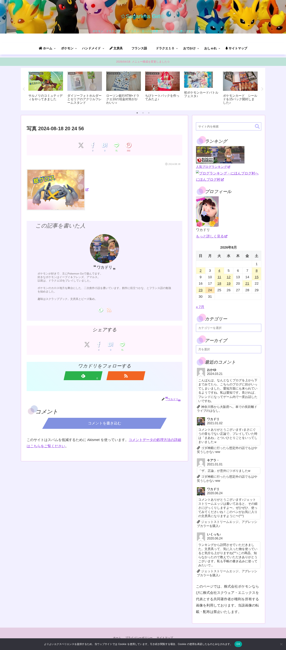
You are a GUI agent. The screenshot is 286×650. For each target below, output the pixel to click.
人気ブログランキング (211, 166)
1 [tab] (137, 113)
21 (247, 283)
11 (219, 277)
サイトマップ (165, 637)
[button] (257, 126)
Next (262, 89)
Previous (24, 89)
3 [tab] (149, 113)
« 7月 (200, 307)
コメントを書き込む (104, 423)
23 (201, 290)
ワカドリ (104, 267)
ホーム (117, 637)
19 (229, 283)
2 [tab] (143, 113)
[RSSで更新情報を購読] (108, 310)
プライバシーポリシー (139, 637)
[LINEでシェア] (116, 145)
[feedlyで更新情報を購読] (100, 310)
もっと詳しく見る (210, 236)
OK (238, 644)
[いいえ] (281, 644)
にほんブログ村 (208, 180)
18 (219, 283)
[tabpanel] (45, 88)
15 (257, 277)
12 (229, 277)
